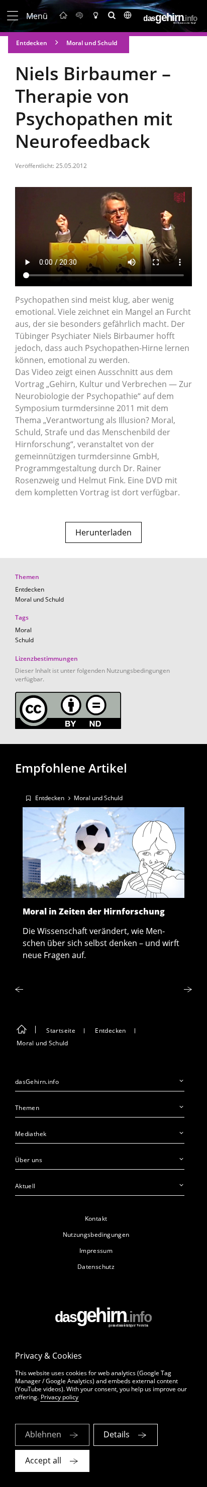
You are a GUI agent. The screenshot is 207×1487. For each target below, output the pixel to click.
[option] (103, 874)
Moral (23, 630)
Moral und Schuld (91, 43)
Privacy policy (59, 1397)
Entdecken (31, 43)
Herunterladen (103, 532)
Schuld (24, 640)
